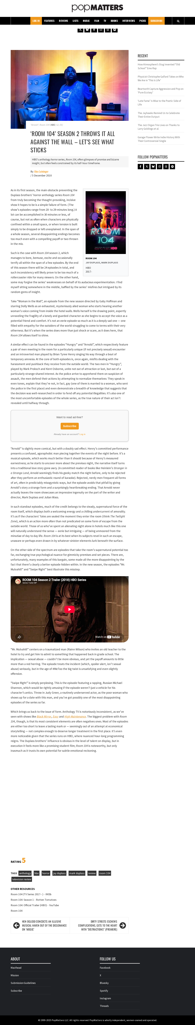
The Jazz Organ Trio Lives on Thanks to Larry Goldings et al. (159, 126)
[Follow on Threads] (108, 29)
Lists (75, 21)
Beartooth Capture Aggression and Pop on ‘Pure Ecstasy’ (160, 90)
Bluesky (104, 983)
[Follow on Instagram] (101, 29)
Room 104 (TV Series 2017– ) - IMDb (31, 894)
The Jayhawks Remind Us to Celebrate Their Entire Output (159, 114)
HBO (53, 124)
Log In (36, 21)
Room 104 (16, 910)
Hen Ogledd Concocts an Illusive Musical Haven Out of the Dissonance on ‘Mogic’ (44, 925)
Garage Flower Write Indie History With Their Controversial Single (159, 139)
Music (86, 21)
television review (21, 879)
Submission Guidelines (23, 983)
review (92, 873)
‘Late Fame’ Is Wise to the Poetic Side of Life (159, 102)
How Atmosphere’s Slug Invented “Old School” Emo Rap (159, 66)
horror (46, 873)
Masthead (16, 967)
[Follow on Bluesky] (87, 29)
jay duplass (59, 873)
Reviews (63, 21)
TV (105, 21)
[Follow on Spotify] (115, 29)
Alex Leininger (41, 171)
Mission (15, 975)
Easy (55, 716)
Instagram (105, 998)
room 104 (104, 873)
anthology (25, 873)
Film (96, 21)
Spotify (104, 990)
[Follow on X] (80, 29)
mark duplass (77, 873)
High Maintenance (75, 716)
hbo (36, 873)
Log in (82, 434)
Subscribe (157, 21)
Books (114, 21)
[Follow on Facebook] (94, 29)
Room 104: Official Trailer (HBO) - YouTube (35, 905)
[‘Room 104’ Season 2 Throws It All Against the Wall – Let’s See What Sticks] (70, 88)
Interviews (128, 21)
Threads (104, 1006)
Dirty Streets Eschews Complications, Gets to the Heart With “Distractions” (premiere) (97, 925)
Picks (142, 21)
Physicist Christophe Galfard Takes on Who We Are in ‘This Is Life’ (161, 78)
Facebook (105, 967)
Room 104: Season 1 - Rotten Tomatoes (34, 899)
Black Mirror (44, 716)
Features (49, 21)
